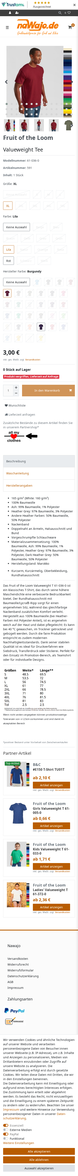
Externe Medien (21, 1130)
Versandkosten (32, 359)
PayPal (14, 1134)
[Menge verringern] (16, 393)
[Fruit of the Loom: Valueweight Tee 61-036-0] (39, 690)
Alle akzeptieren (39, 1151)
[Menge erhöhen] (16, 388)
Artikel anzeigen (51, 785)
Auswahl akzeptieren (39, 1168)
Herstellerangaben (19, 485)
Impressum (15, 988)
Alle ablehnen (39, 1160)
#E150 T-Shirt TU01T (48, 770)
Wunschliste (17, 405)
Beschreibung (16, 461)
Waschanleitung (17, 473)
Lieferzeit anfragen (21, 414)
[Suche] (60, 13)
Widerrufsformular (20, 970)
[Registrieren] (17, 13)
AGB (10, 982)
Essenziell (17, 1125)
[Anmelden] (10, 13)
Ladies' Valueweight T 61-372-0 (50, 892)
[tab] (39, 461)
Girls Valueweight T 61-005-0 (51, 811)
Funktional (17, 1139)
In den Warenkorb (47, 390)
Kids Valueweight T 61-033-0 (51, 851)
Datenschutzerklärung (23, 976)
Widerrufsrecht (18, 964)
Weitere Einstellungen (18, 1143)
